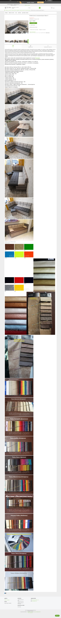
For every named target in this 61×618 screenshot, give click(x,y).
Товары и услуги (11, 12)
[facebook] (4, 593)
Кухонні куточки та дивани (15, 10)
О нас (16, 12)
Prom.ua (35, 610)
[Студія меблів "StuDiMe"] (7, 7)
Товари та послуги (8, 10)
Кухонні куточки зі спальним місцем (25, 10)
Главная (6, 12)
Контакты (19, 12)
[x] (5, 593)
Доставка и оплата (25, 12)
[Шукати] (39, 8)
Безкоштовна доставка (34, 27)
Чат (57, 615)
